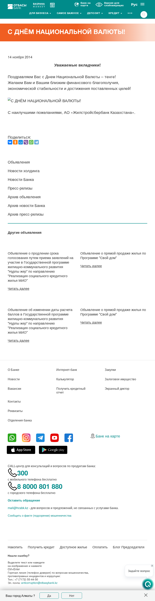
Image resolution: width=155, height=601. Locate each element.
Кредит (114, 13)
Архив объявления (24, 196)
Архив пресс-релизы (25, 214)
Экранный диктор (117, 388)
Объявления (19, 162)
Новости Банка (21, 179)
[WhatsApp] (31, 142)
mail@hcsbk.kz (18, 508)
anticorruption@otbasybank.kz (39, 583)
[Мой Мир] (20, 142)
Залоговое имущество (120, 379)
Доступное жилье (73, 546)
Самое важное (68, 13)
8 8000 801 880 (39, 486)
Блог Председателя (128, 546)
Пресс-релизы (20, 188)
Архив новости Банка (26, 205)
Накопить (15, 546)
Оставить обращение (24, 500)
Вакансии (14, 388)
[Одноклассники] (15, 142)
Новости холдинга (24, 170)
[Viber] (26, 142)
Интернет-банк (66, 369)
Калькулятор (65, 379)
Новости (14, 379)
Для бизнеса (39, 13)
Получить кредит (41, 546)
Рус (134, 4)
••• (130, 13)
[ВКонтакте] (10, 142)
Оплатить (100, 546)
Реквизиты (15, 411)
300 (22, 473)
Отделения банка (20, 420)
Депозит (94, 13)
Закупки (110, 369)
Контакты (14, 401)
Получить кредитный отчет (70, 390)
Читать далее (18, 288)
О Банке (13, 369)
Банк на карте (108, 436)
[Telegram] (36, 142)
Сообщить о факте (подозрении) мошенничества (39, 515)
